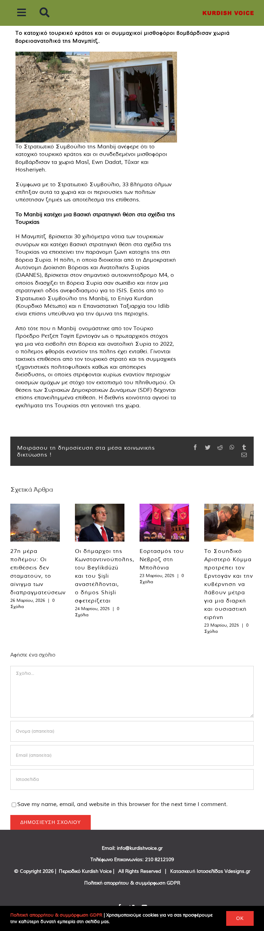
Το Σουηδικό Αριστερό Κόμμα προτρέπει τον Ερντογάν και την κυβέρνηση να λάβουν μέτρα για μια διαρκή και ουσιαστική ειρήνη (228, 583)
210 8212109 (159, 859)
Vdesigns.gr (237, 871)
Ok (240, 918)
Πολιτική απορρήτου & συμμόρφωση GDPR (132, 883)
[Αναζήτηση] (44, 13)
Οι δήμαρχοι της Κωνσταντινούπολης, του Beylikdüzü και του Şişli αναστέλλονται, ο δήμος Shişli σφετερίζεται (104, 575)
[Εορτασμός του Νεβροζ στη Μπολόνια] (164, 523)
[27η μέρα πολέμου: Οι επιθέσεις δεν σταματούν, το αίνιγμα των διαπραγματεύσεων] (35, 523)
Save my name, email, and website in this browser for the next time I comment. (122, 804)
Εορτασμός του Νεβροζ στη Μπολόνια (162, 559)
